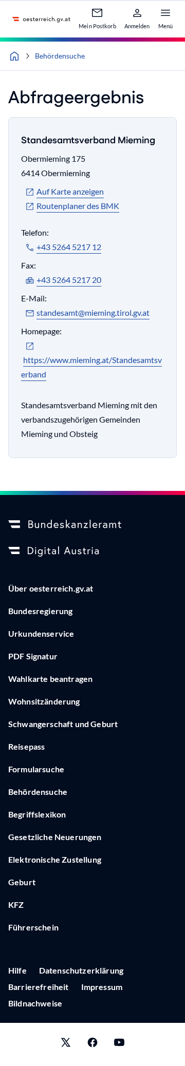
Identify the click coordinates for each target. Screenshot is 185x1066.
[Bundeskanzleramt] (92, 525)
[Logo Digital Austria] (92, 551)
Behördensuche (60, 55)
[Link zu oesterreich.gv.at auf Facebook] (92, 1044)
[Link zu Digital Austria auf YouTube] (119, 1044)
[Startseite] (14, 56)
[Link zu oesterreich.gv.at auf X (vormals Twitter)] (66, 1044)
